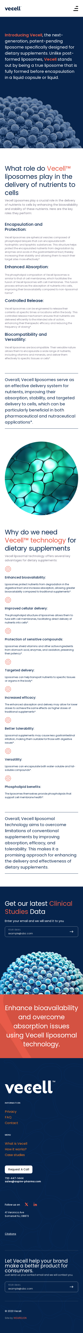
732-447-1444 (14, 1178)
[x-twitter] (26, 1204)
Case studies (15, 1155)
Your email (14, 929)
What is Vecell (16, 1143)
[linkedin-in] (35, 1204)
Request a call (18, 1169)
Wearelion (20, 1318)
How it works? (16, 1149)
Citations (10, 1234)
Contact (11, 1123)
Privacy (11, 1111)
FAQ (8, 1117)
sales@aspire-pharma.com (23, 1181)
